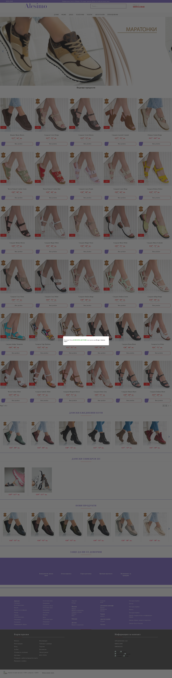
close (108, 335)
